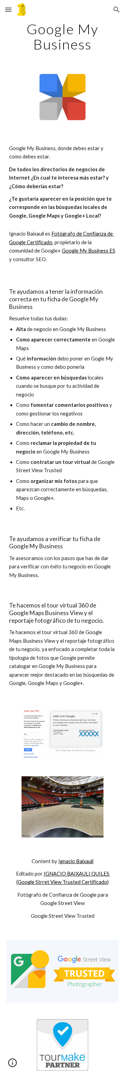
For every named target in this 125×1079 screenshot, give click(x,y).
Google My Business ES (88, 251)
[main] (62, 37)
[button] (8, 9)
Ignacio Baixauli (75, 861)
